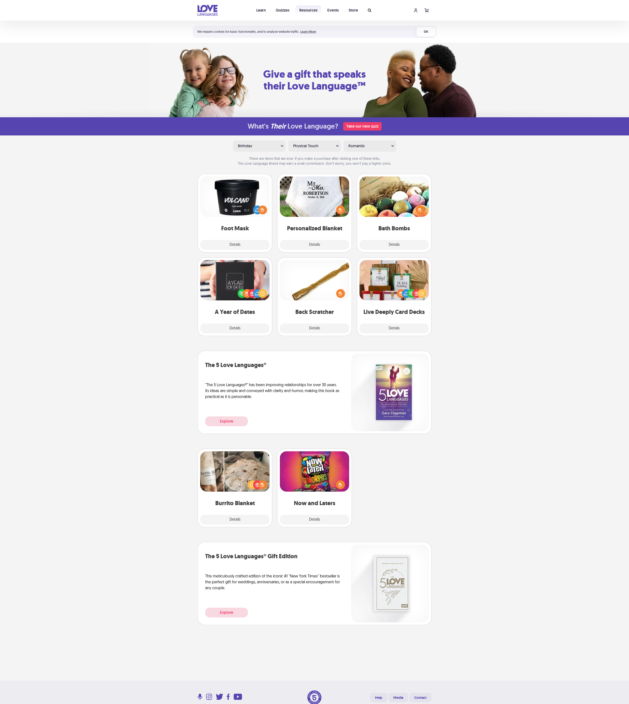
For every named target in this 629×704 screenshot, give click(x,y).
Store (353, 10)
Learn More (308, 31)
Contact (420, 697)
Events (333, 10)
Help (378, 697)
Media (398, 697)
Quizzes (282, 10)
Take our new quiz (362, 126)
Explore (226, 421)
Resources (308, 10)
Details (235, 245)
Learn (261, 10)
